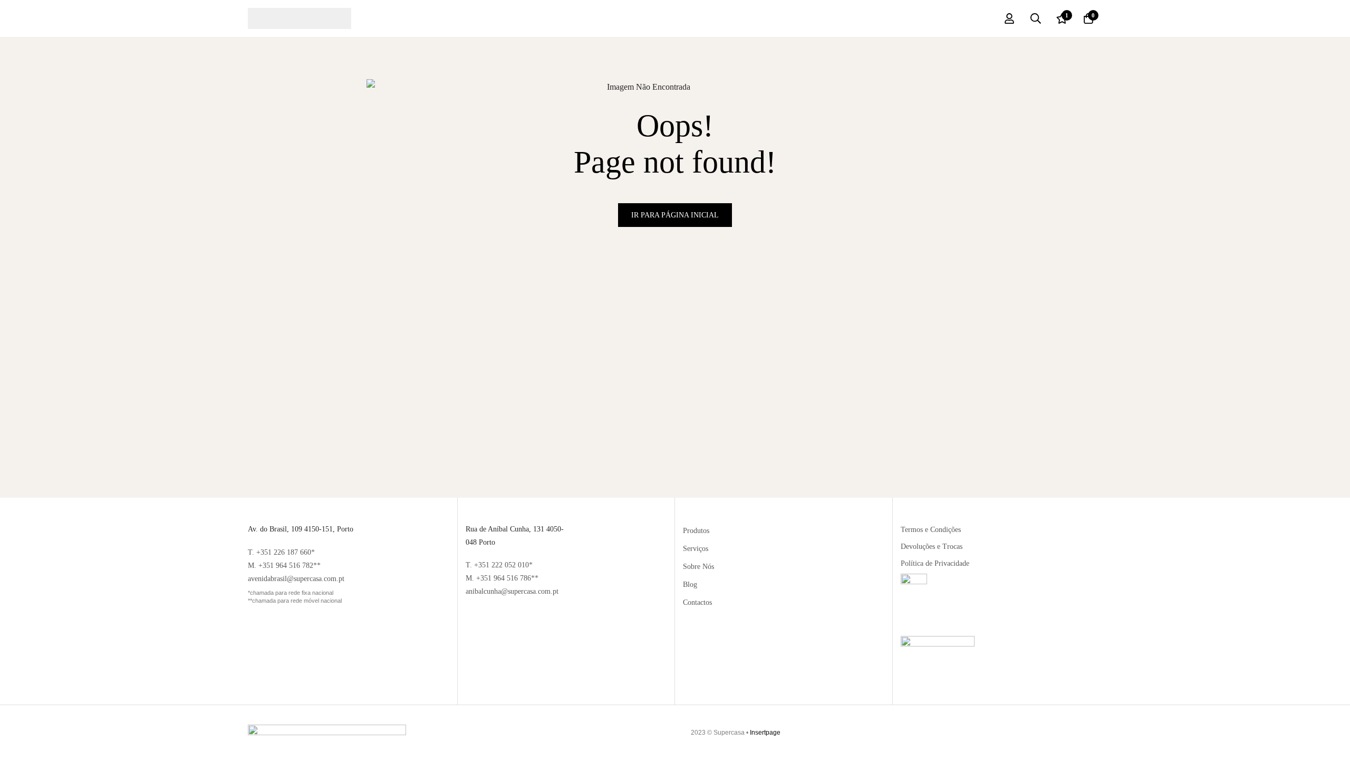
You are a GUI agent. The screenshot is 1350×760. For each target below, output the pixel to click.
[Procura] (1036, 18)
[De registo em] (1009, 18)
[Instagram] (1092, 732)
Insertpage (765, 732)
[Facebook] (1071, 732)
